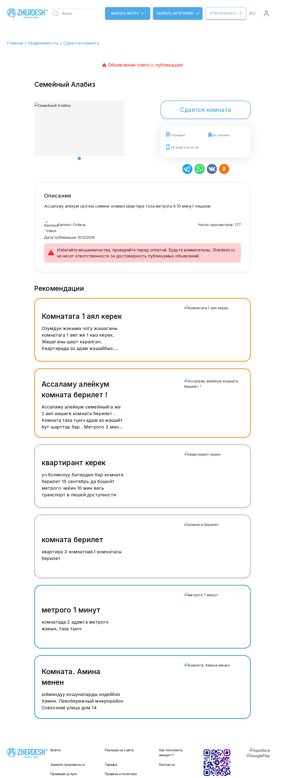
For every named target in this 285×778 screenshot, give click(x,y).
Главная (15, 43)
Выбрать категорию (175, 13)
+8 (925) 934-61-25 (185, 147)
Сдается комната (81, 43)
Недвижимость (43, 43)
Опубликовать (223, 13)
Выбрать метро (125, 13)
